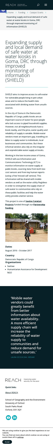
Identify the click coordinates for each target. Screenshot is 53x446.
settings (20, 437)
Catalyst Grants (36, 12)
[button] (46, 6)
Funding (21, 12)
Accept (7, 442)
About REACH (11, 392)
